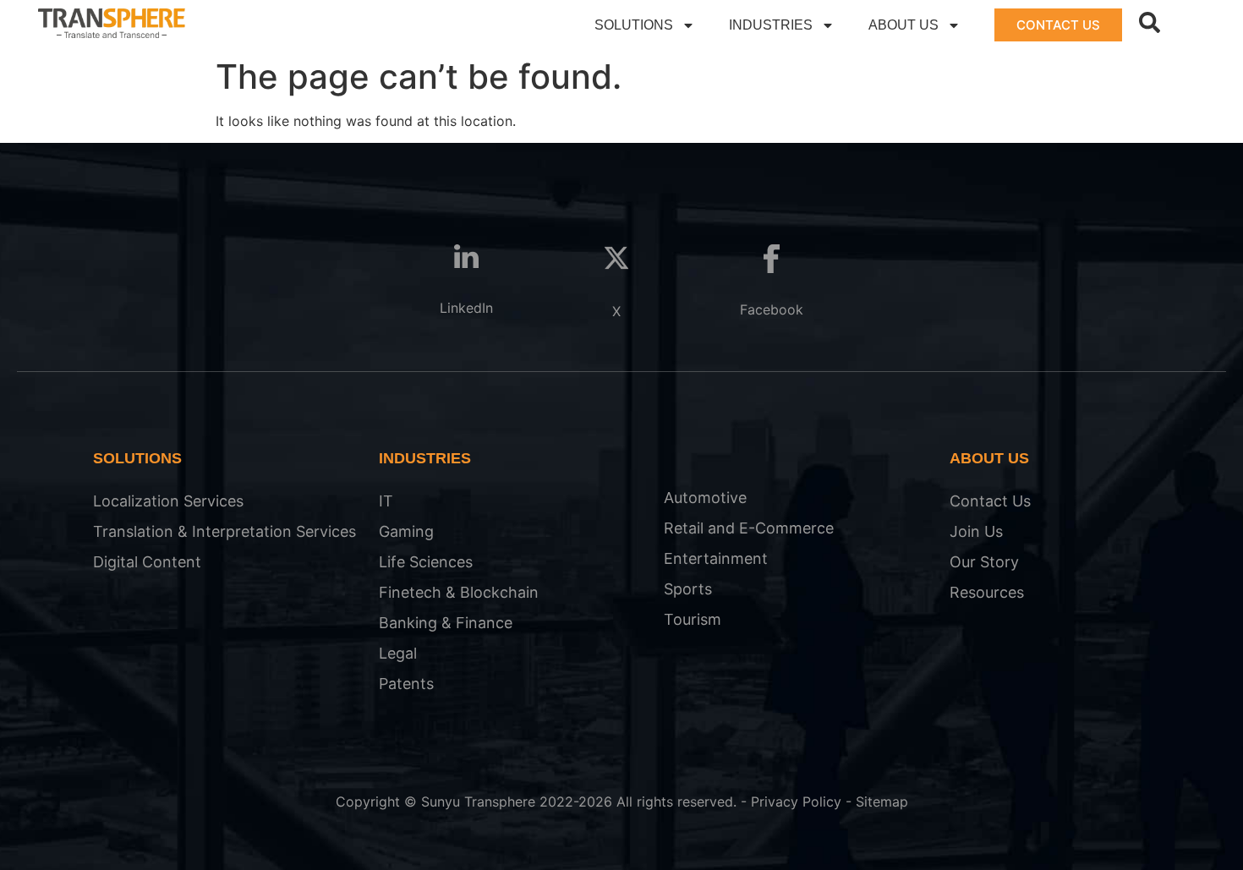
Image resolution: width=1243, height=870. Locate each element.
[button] (1149, 22)
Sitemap (882, 801)
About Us (903, 25)
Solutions (633, 25)
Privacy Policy (796, 801)
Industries (771, 25)
